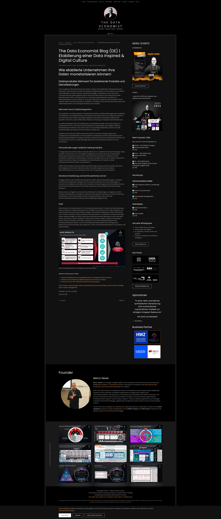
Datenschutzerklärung (66, 511)
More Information (140, 86)
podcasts (143, 407)
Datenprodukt (73, 285)
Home (84, 2)
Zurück (63, 300)
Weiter (121, 300)
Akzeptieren (64, 515)
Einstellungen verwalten (94, 515)
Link (135, 150)
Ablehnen (77, 515)
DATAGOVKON (109, 411)
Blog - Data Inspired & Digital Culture (96, 65)
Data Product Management (68, 288)
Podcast (124, 2)
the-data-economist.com (97, 497)
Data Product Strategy (115, 285)
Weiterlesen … (139, 321)
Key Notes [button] (131, 2)
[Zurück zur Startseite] (110, 18)
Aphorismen (117, 2)
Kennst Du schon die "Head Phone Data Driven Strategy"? (80, 282)
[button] (110, 33)
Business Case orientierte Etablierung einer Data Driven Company (83, 280)
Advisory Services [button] (92, 2)
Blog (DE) (101, 2)
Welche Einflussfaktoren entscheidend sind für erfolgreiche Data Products (86, 278)
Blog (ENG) (109, 2)
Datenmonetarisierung (86, 285)
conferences (119, 407)
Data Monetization (101, 285)
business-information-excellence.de (120, 497)
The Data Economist (116, 385)
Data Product (63, 285)
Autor (137, 2)
